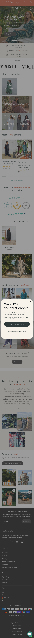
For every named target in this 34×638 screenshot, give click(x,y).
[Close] (30, 301)
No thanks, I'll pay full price (17, 331)
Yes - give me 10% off (17, 324)
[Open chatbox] (29, 634)
